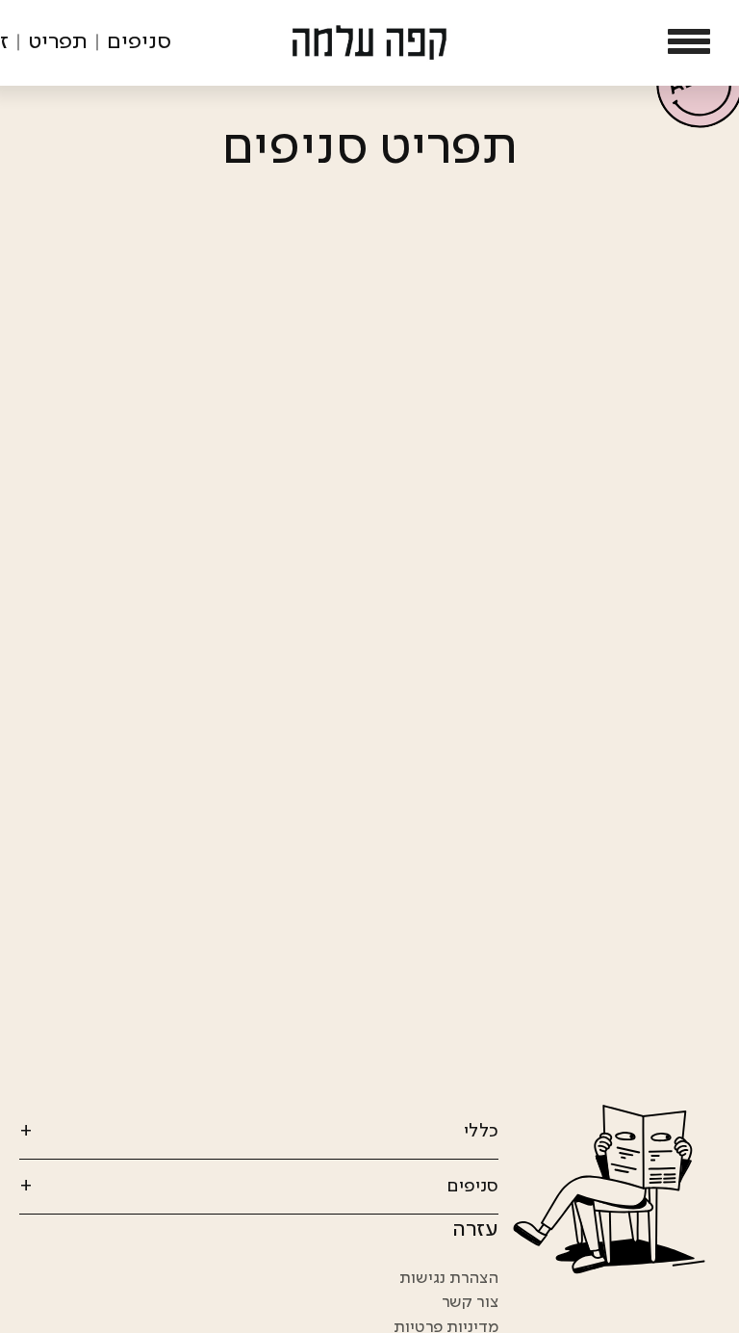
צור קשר (470, 1302)
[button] (689, 43)
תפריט (58, 42)
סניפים (139, 42)
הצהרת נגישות (448, 1278)
